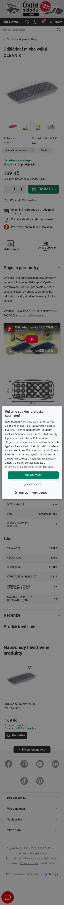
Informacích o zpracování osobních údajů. (30, 466)
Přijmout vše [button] (33, 475)
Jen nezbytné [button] (33, 484)
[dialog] (32, 452)
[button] (32, 493)
